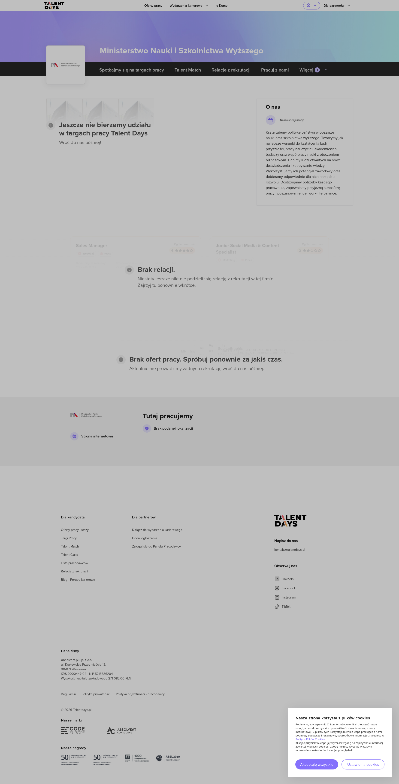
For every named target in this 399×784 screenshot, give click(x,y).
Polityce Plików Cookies (310, 739)
